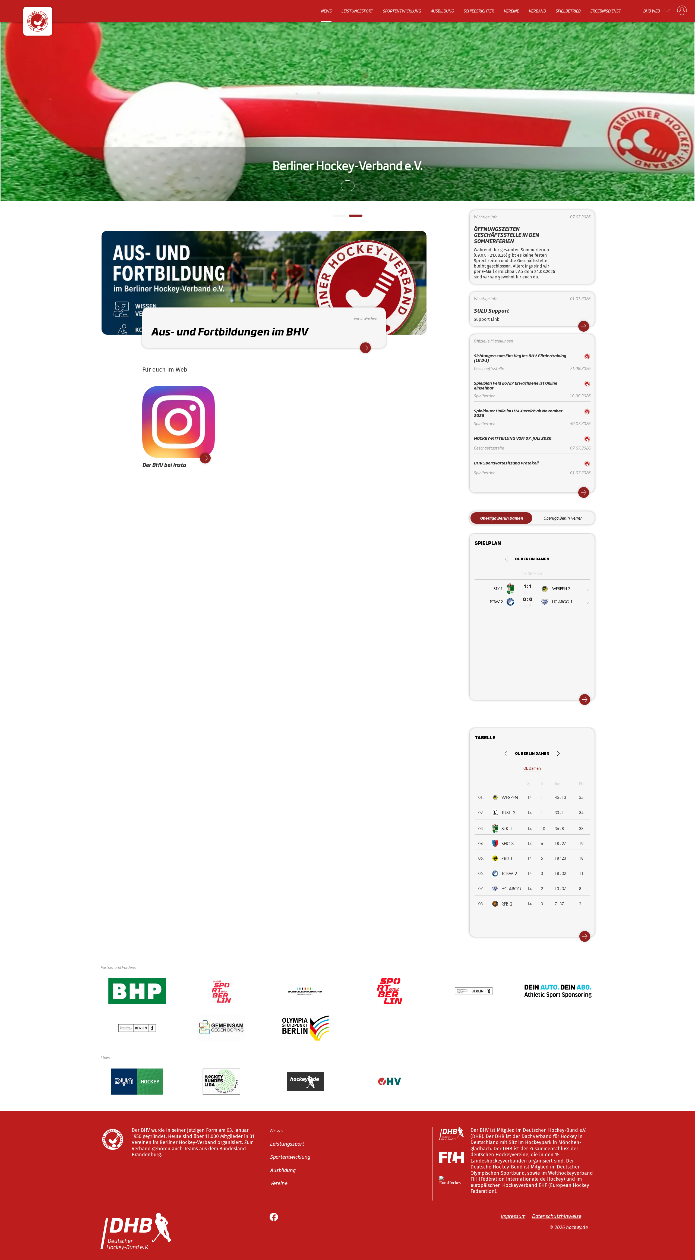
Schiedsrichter (478, 10)
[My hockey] (682, 10)
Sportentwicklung (402, 10)
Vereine (511, 10)
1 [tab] (335, 217)
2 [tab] (351, 217)
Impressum (513, 1215)
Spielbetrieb (567, 10)
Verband (537, 10)
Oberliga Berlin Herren (563, 518)
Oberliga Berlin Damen (501, 518)
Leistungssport (357, 10)
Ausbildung (442, 10)
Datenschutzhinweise (556, 1215)
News (326, 10)
